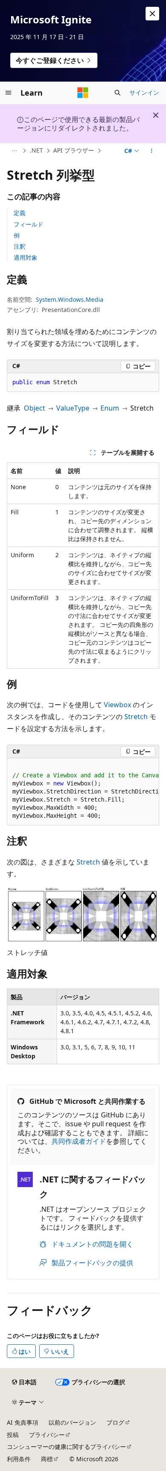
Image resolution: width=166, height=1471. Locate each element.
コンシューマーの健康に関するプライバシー (66, 1447)
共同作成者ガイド (79, 1141)
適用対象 (25, 257)
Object (34, 408)
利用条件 (19, 1459)
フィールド (28, 224)
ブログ (115, 1422)
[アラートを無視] (152, 13)
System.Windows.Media (69, 299)
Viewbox (117, 704)
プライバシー (47, 1435)
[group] (83, 791)
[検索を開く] (117, 92)
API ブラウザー (73, 150)
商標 (47, 1459)
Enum (109, 408)
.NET (36, 150)
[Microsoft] (83, 92)
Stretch (136, 716)
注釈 (20, 246)
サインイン (144, 92)
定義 (20, 213)
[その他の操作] (151, 151)
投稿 (13, 1435)
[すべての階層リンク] (14, 151)
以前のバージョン (72, 1422)
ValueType (72, 408)
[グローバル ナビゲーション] (8, 92)
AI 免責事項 (22, 1422)
